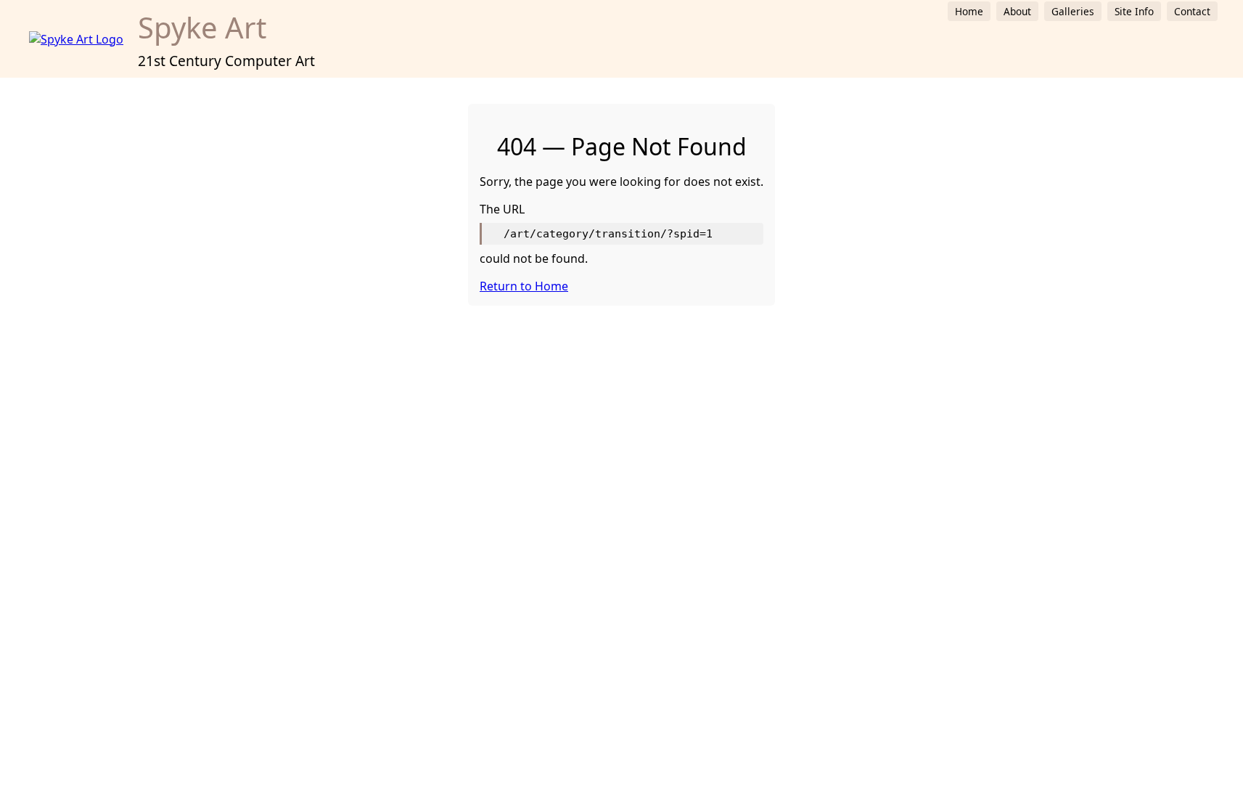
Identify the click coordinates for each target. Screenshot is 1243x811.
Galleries (1072, 11)
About (1017, 11)
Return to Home (524, 286)
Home (969, 11)
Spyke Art (202, 27)
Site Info (1134, 11)
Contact (1192, 11)
